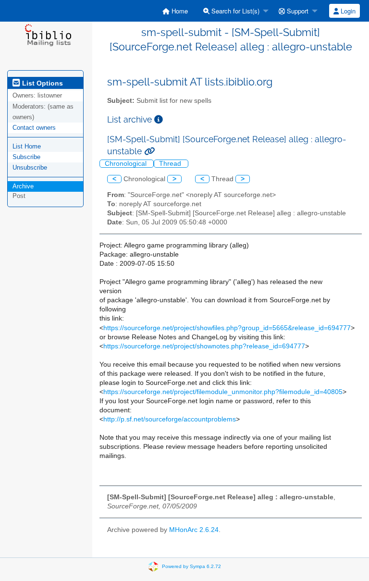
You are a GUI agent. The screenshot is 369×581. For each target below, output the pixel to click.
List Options (41, 83)
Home (179, 10)
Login (347, 10)
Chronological (126, 163)
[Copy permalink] (149, 151)
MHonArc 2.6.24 (194, 529)
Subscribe (26, 157)
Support (296, 10)
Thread (171, 163)
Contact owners (34, 127)
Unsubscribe (29, 167)
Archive (23, 186)
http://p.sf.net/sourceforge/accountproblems (169, 419)
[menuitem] (175, 11)
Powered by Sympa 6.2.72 (191, 566)
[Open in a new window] (158, 119)
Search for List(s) (234, 10)
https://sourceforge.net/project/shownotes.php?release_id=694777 (204, 346)
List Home (26, 146)
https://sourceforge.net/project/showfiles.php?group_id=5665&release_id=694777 (227, 328)
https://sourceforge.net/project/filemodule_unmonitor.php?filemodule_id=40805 (223, 392)
